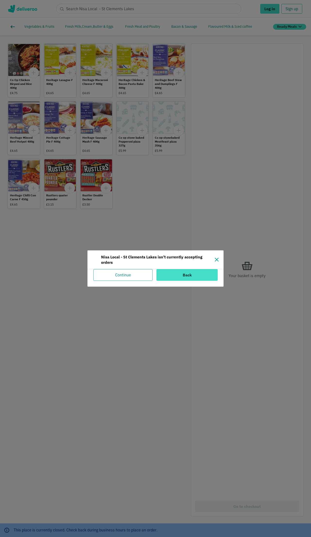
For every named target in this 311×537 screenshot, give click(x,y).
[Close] (217, 260)
